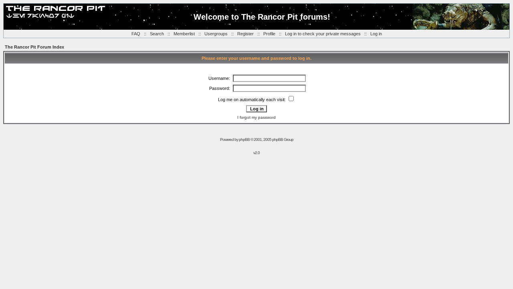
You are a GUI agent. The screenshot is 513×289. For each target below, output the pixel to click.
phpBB (244, 139)
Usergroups (216, 33)
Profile (269, 33)
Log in (376, 33)
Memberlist (184, 33)
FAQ (135, 33)
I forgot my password (256, 117)
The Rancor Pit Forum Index (34, 47)
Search (157, 33)
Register (245, 33)
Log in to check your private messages (323, 33)
